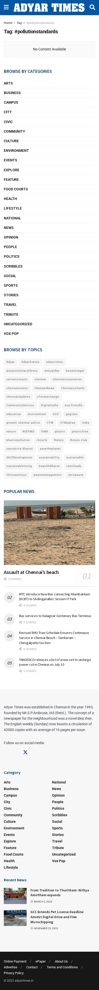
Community (14, 131)
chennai (40, 379)
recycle (42, 440)
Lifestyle (13, 208)
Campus (11, 102)
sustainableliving (19, 466)
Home (8, 23)
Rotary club (78, 440)
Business (12, 93)
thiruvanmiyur (16, 475)
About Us (61, 961)
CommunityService (20, 405)
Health (10, 199)
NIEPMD (29, 431)
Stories (11, 295)
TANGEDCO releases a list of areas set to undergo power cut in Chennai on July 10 (55, 662)
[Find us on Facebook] (6, 752)
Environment (16, 151)
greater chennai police (23, 422)
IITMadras (67, 422)
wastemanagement (48, 475)
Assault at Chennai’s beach (31, 572)
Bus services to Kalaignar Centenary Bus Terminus (55, 616)
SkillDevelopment (19, 457)
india (85, 422)
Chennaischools (73, 388)
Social (10, 276)
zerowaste (76, 475)
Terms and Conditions (62, 967)
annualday (51, 370)
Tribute (11, 314)
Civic (8, 122)
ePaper (41, 961)
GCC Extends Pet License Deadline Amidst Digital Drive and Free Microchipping (57, 917)
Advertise (10, 967)
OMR (44, 431)
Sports (11, 285)
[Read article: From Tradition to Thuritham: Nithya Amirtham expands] (15, 896)
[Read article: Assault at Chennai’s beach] (49, 532)
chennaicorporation (67, 379)
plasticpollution (18, 440)
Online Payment (15, 961)
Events (10, 160)
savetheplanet (50, 448)
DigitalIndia (49, 405)
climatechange (48, 396)
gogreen (72, 414)
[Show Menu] (6, 7)
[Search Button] (92, 7)
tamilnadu (74, 466)
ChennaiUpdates (18, 396)
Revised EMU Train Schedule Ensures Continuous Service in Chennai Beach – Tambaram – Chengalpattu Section (54, 637)
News (9, 228)
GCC (56, 414)
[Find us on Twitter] (25, 752)
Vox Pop (11, 334)
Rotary (59, 440)
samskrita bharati (19, 448)
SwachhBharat (49, 466)
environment (37, 414)
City (8, 112)
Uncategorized (18, 324)
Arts (8, 83)
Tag (19, 23)
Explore (11, 170)
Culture (11, 141)
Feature (11, 180)
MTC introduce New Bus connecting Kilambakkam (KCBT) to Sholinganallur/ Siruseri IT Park (54, 596)
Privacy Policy (14, 973)
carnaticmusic (17, 379)
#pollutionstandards (40, 23)
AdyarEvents (30, 362)
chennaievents (17, 388)
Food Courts (16, 189)
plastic (60, 431)
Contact (32, 967)
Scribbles (13, 266)
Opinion (11, 237)
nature (11, 431)
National (12, 218)
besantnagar (75, 370)
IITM (50, 422)
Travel (10, 305)
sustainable (75, 457)
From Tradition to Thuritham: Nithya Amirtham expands (59, 892)
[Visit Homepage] (49, 7)
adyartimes (54, 362)
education (13, 414)
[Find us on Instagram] (15, 752)
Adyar (10, 362)
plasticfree (80, 431)
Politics (12, 256)
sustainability (49, 457)
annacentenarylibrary (22, 370)
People (10, 247)
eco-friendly (73, 405)
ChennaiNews (45, 388)
